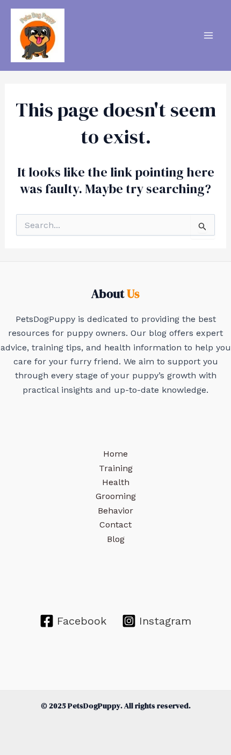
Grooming (116, 496)
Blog (116, 539)
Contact (115, 524)
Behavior (115, 510)
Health (115, 482)
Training (116, 468)
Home (115, 454)
